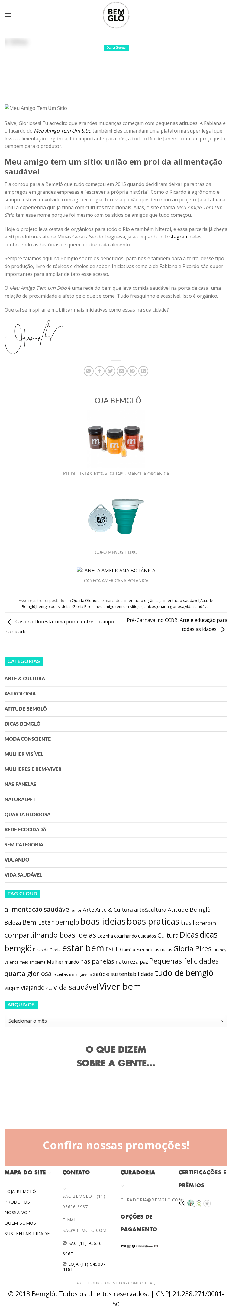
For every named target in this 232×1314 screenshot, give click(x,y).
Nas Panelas (20, 784)
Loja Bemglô (20, 1191)
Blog (121, 1283)
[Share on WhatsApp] (89, 371)
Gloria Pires (83, 606)
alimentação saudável (179, 600)
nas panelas (97, 961)
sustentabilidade (132, 973)
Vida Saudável (23, 875)
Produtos (17, 1202)
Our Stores (103, 1283)
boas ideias (61, 606)
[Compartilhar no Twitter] (110, 371)
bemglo (43, 606)
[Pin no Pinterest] (132, 371)
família (128, 949)
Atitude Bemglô (26, 709)
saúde (101, 974)
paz (144, 961)
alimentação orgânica (140, 600)
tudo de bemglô (184, 972)
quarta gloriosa (170, 606)
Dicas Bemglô (22, 724)
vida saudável (197, 606)
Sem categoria (24, 844)
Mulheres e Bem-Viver (33, 769)
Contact (137, 1283)
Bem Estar (38, 922)
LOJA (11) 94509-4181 (84, 1266)
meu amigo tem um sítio (116, 606)
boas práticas (153, 921)
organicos (147, 606)
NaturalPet (20, 799)
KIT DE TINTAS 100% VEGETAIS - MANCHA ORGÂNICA (116, 474)
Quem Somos (20, 1223)
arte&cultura (150, 909)
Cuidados (147, 936)
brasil (187, 922)
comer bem (205, 923)
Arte (88, 909)
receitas (60, 974)
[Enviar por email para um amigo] (122, 371)
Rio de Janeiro (80, 974)
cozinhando (125, 936)
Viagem (12, 988)
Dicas (189, 934)
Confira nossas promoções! (116, 1145)
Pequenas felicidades (184, 961)
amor (77, 910)
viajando (33, 987)
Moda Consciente (28, 739)
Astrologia (20, 694)
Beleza (13, 922)
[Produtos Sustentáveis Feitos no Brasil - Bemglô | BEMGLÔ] (116, 15)
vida (49, 988)
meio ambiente (33, 962)
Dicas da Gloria (47, 949)
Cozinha (105, 936)
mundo (72, 962)
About (83, 1283)
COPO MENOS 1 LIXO (116, 553)
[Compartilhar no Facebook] (100, 371)
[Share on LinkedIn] (143, 371)
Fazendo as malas (154, 949)
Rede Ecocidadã (25, 829)
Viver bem (120, 986)
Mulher (55, 961)
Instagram (176, 236)
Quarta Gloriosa (116, 47)
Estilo (113, 949)
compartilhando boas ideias (50, 935)
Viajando (17, 860)
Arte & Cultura (25, 678)
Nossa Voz (18, 1212)
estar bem (83, 948)
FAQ (152, 1283)
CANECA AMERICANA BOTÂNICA (116, 581)
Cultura (168, 935)
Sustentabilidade (27, 1233)
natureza (127, 961)
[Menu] (8, 15)
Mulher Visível (24, 754)
